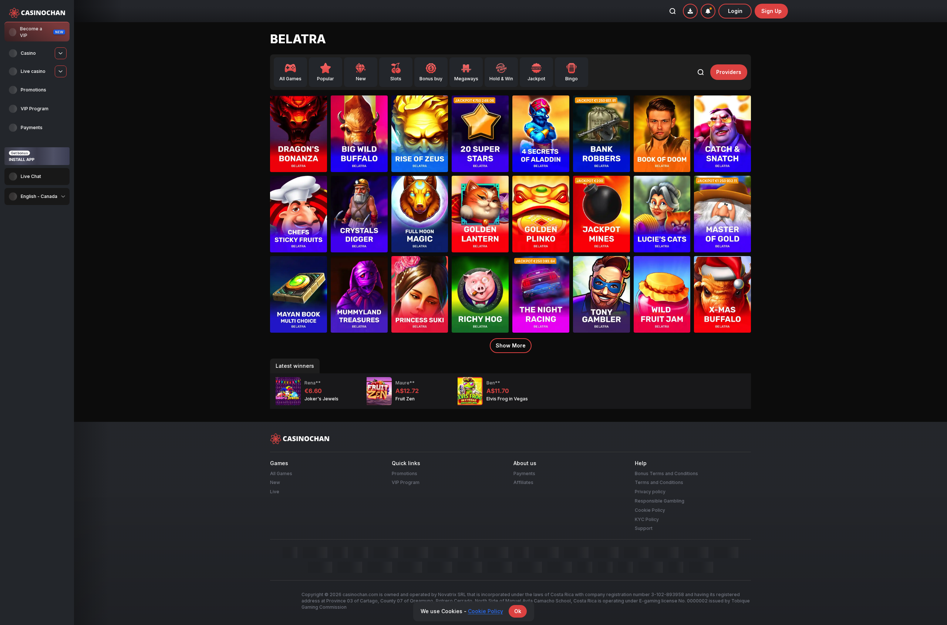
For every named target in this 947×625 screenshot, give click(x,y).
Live (274, 491)
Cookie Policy (650, 510)
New (275, 482)
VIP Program (405, 482)
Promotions (404, 473)
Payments (524, 473)
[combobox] (37, 196)
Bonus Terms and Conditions (666, 473)
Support (644, 528)
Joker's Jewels (321, 398)
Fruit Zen (405, 398)
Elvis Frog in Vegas (507, 398)
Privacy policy (650, 491)
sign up (771, 11)
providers (728, 72)
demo (298, 145)
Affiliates (523, 482)
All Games (281, 473)
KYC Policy (647, 519)
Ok (517, 611)
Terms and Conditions (659, 482)
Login (735, 11)
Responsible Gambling (659, 501)
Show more (511, 345)
